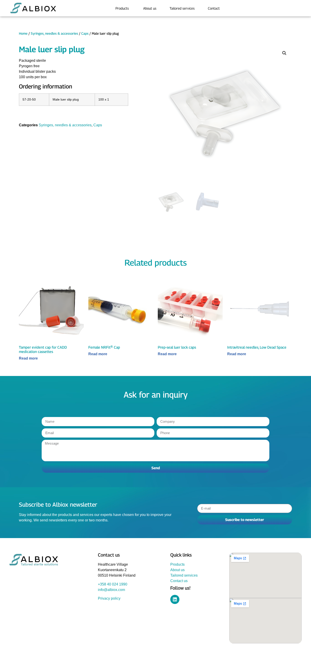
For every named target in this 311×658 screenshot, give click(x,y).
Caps (85, 33)
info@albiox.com (111, 590)
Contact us (179, 581)
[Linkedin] (174, 599)
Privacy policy (109, 598)
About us (177, 570)
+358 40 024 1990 (112, 584)
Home (23, 33)
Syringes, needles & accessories (54, 33)
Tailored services (184, 575)
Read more (28, 358)
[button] (284, 53)
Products (177, 564)
